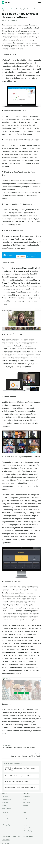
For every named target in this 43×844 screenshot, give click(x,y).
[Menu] (39, 2)
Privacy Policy (16, 836)
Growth (25, 819)
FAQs (24, 799)
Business (25, 825)
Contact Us (5, 819)
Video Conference (10, 9)
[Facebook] (2, 843)
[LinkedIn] (8, 843)
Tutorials (25, 805)
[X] (5, 843)
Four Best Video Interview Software (16, 781)
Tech (24, 816)
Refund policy (6, 825)
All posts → (26, 834)
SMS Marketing (27, 831)
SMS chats (5, 796)
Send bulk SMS (6, 799)
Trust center (5, 822)
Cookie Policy (6, 839)
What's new (26, 796)
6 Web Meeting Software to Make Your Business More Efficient (20, 769)
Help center (26, 802)
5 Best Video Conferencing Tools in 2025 (18, 776)
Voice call (4, 805)
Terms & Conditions (27, 836)
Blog (3, 9)
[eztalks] (7, 2)
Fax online (5, 802)
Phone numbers (6, 808)
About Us (4, 816)
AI (23, 822)
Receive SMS (27, 828)
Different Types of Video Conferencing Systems (20, 787)
